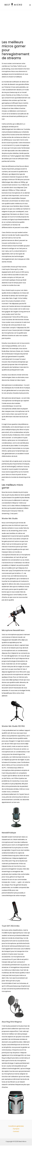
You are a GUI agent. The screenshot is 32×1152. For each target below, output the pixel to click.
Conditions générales (16, 1126)
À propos (16, 1129)
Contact (16, 1131)
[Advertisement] (16, 23)
